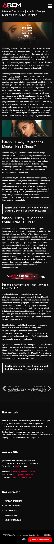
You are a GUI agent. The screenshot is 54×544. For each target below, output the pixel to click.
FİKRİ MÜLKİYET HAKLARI (13, 520)
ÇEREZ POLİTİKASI (11, 515)
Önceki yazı (17, 389)
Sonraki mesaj (37, 389)
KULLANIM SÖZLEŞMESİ (12, 506)
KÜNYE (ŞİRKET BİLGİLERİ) (13, 501)
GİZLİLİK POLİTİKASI (11, 510)
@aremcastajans (12, 333)
